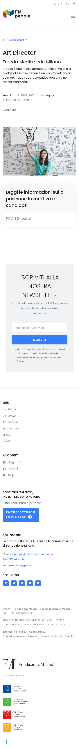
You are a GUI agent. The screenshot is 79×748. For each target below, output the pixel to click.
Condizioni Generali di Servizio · (22, 636)
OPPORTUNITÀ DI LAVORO (18, 100)
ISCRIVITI (39, 340)
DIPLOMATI (9, 416)
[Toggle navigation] (73, 16)
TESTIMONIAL (11, 422)
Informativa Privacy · (15, 631)
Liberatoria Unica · (53, 636)
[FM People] (16, 16)
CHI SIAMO (9, 409)
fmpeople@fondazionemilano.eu (31, 554)
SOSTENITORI (11, 428)
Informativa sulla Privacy (37, 349)
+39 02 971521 (16, 559)
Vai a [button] (56, 4)
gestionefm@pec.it (19, 565)
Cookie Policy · (38, 631)
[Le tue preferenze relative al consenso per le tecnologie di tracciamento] (6, 741)
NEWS (6, 441)
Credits (69, 636)
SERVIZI (7, 435)
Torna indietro (17, 40)
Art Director (20, 218)
